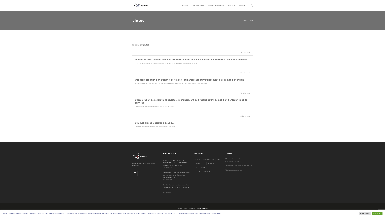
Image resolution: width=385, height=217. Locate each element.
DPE (218, 159)
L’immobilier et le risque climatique (155, 122)
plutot (146, 45)
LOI (196, 167)
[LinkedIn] (134, 173)
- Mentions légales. (202, 208)
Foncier (197, 163)
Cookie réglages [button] (365, 213)
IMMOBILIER (212, 163)
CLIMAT (197, 159)
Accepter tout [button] (377, 213)
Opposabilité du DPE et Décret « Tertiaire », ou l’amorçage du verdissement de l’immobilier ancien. (189, 79)
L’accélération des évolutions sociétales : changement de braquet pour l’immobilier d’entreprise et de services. (191, 101)
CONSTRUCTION (208, 159)
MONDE (203, 167)
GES (204, 163)
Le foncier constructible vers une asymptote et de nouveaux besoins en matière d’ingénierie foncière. (191, 59)
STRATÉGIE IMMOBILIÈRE (203, 171)
